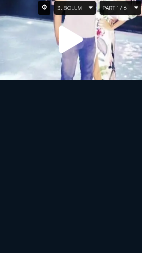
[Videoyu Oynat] (71, 40)
